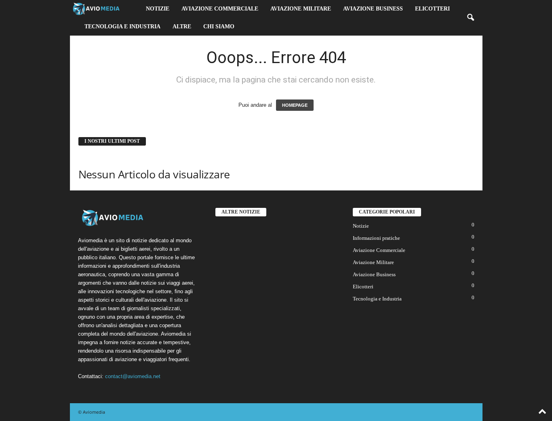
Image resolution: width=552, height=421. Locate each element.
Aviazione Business (373, 9)
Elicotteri (432, 9)
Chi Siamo (218, 26)
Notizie (157, 9)
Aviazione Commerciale (219, 9)
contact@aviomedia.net (132, 376)
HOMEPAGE (295, 105)
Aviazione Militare (300, 9)
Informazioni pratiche (376, 238)
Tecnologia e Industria (122, 26)
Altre (182, 26)
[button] (470, 18)
